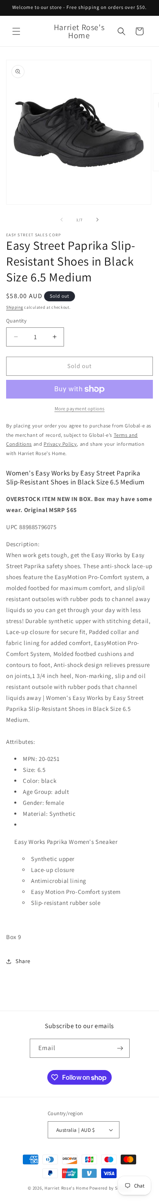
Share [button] (23, 961)
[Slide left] (62, 220)
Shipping (14, 307)
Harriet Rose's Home (66, 1188)
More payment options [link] (80, 408)
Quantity (16, 320)
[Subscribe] (120, 1048)
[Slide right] (97, 220)
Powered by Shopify (110, 1188)
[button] (16, 31)
